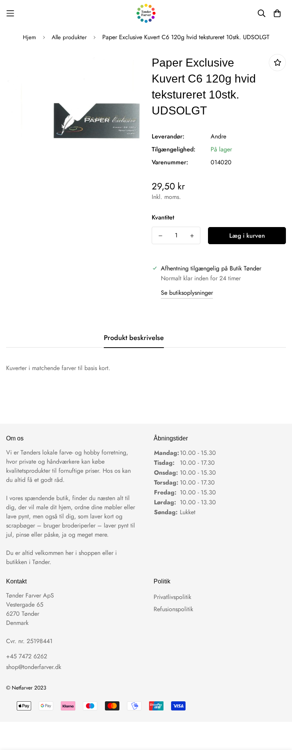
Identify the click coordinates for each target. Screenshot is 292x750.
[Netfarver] (146, 13)
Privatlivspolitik (172, 597)
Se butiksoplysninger (187, 292)
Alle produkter (69, 37)
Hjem (29, 37)
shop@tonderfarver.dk (33, 667)
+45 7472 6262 (26, 656)
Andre (218, 136)
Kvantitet (163, 217)
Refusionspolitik (173, 609)
